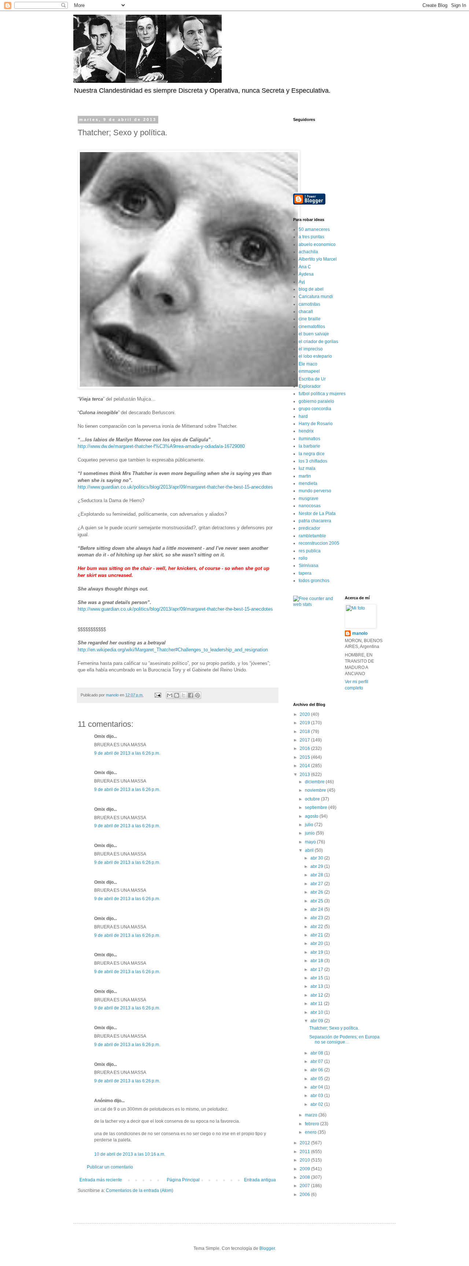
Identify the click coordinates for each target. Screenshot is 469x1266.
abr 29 (317, 866)
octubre (313, 799)
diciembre (315, 781)
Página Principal (183, 1179)
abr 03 (317, 1095)
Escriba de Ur (312, 379)
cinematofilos (312, 326)
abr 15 (317, 977)
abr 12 (317, 995)
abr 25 (317, 901)
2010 (305, 1160)
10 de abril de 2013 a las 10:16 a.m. (129, 1154)
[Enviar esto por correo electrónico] (169, 695)
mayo (311, 841)
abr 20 (317, 943)
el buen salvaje (314, 333)
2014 (305, 765)
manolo (360, 633)
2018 (305, 731)
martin (305, 476)
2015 (305, 757)
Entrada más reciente (101, 1179)
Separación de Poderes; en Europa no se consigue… (344, 1039)
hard (303, 416)
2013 (305, 774)
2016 (305, 748)
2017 (305, 740)
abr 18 (317, 960)
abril (310, 850)
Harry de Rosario (316, 423)
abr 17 (317, 969)
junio (310, 833)
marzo (311, 1115)
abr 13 (317, 986)
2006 (305, 1194)
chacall (306, 311)
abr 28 (317, 874)
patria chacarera (315, 520)
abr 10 (317, 1012)
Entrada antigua (260, 1179)
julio (309, 824)
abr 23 (317, 917)
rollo (303, 558)
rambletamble (312, 535)
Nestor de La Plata (317, 513)
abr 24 (317, 909)
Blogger (267, 1248)
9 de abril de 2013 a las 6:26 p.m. (127, 753)
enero (311, 1132)
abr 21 (317, 935)
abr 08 (317, 1053)
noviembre (316, 790)
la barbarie (309, 446)
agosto (312, 816)
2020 (305, 714)
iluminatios (309, 438)
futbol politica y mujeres (322, 393)
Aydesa (306, 274)
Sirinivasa (308, 565)
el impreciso (311, 349)
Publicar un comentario (110, 1167)
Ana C (305, 266)
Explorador (310, 386)
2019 (305, 722)
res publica (310, 550)
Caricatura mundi (316, 296)
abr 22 (317, 926)
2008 (305, 1177)
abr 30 (317, 858)
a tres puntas (311, 236)
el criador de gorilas (318, 341)
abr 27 (317, 883)
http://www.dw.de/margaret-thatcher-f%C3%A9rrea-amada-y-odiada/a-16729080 (161, 446)
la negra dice (312, 453)
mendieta (308, 483)
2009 (305, 1168)
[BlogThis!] (176, 695)
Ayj (302, 281)
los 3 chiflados (313, 461)
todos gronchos (314, 580)
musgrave (308, 498)
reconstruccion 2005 (319, 543)
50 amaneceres (314, 229)
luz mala (307, 468)
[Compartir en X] (183, 695)
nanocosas (310, 505)
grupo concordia (315, 408)
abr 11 (317, 1003)
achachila (308, 251)
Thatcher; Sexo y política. (334, 1028)
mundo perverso (315, 490)
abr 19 (317, 952)
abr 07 (317, 1061)
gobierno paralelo (316, 401)
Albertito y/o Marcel (318, 259)
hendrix (306, 431)
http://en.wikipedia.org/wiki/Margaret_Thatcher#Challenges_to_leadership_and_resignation (173, 649)
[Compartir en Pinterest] (197, 695)
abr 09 (317, 1020)
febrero (312, 1123)
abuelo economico (317, 244)
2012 (305, 1142)
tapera (305, 573)
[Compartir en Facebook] (190, 695)
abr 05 (317, 1078)
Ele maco (308, 364)
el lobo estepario (315, 356)
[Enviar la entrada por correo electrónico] (157, 695)
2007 (305, 1185)
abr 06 (317, 1069)
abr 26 (317, 892)
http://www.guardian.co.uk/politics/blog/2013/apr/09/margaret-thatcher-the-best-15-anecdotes (175, 487)
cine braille (310, 318)
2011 (305, 1151)
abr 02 (317, 1104)
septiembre (316, 807)
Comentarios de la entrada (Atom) (139, 1190)
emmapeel (309, 371)
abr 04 (317, 1087)
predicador (309, 528)
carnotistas (309, 304)
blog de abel (311, 289)
